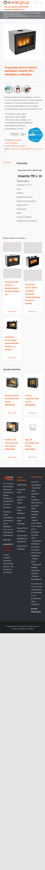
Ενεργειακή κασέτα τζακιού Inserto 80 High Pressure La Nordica (12, 343)
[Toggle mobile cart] (36, 3)
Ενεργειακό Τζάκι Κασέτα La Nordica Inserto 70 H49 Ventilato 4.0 (12, 288)
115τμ (18, 149)
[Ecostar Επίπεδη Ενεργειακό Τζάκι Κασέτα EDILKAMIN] (12, 383)
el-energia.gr (21, 626)
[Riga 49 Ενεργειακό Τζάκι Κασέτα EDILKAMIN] (33, 427)
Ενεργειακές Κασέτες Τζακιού (15, 146)
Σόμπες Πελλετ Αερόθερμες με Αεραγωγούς (22, 538)
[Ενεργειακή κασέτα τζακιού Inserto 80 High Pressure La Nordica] (12, 325)
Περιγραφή (7, 162)
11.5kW (13, 149)
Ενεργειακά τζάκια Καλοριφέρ (21, 521)
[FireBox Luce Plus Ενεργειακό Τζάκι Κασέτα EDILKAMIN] (12, 427)
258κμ (27, 149)
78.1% (32, 149)
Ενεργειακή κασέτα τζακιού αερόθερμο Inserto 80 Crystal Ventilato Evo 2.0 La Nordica (32, 294)
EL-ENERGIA (30, 629)
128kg (22, 149)
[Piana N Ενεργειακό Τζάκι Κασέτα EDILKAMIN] (33, 383)
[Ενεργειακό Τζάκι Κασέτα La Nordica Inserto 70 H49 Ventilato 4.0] (12, 260)
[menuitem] (16, 6)
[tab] (8, 162)
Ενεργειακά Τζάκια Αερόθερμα (21, 510)
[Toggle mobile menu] (41, 3)
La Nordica (38, 149)
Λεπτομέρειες (13, 311)
